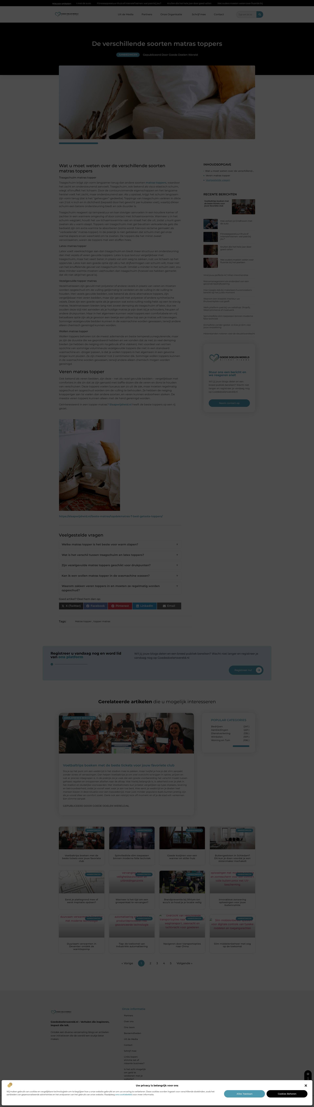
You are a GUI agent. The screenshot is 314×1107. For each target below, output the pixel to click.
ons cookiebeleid (123, 1094)
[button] (305, 1085)
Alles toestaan (245, 1093)
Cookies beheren (287, 1093)
